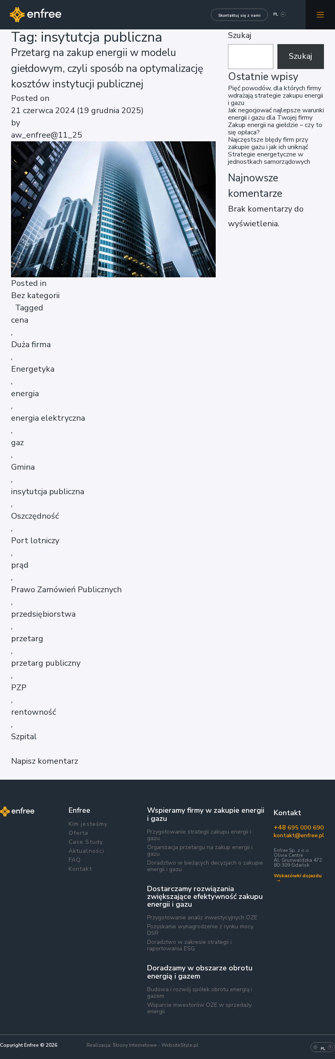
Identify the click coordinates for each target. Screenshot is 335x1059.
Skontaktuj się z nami (239, 15)
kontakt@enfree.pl (298, 835)
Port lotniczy (35, 540)
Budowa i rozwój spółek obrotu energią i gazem (199, 992)
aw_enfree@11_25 (46, 134)
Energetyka (32, 369)
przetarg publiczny (45, 663)
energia (25, 393)
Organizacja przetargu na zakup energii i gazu (199, 850)
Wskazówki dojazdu (298, 876)
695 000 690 (298, 827)
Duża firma (31, 344)
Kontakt (80, 869)
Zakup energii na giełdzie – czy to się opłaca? (275, 128)
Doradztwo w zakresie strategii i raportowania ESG (189, 945)
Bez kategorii (35, 295)
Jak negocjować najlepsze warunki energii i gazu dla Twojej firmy (276, 114)
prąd (20, 565)
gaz (17, 442)
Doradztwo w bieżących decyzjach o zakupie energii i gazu (205, 866)
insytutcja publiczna (47, 491)
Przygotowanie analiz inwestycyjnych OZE (202, 917)
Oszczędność (35, 516)
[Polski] (275, 15)
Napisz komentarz (44, 761)
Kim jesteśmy (88, 824)
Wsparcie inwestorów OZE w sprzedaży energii (199, 1008)
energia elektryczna (48, 418)
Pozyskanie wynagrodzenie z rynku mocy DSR (200, 929)
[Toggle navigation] (320, 14)
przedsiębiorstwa (43, 614)
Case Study (86, 842)
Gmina (23, 467)
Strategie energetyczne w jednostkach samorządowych (269, 158)
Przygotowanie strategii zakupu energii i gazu (199, 835)
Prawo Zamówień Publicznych (66, 589)
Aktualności (86, 851)
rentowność (33, 712)
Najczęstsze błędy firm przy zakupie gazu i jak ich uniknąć (268, 143)
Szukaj (239, 35)
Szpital (24, 736)
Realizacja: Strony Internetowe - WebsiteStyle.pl (143, 1045)
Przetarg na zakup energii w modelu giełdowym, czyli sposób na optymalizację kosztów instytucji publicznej (107, 68)
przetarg (27, 638)
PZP (19, 687)
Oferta (79, 833)
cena (19, 320)
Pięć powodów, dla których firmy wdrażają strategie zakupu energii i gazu (275, 96)
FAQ (75, 860)
